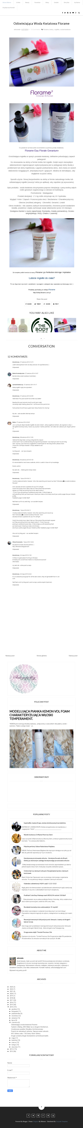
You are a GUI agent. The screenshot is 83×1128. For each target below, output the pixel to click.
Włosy (47, 2)
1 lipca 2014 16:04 (28, 542)
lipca (13, 1020)
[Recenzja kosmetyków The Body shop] (42, 325)
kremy (51, 29)
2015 (11, 1005)
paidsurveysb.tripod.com (44, 582)
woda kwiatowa (65, 29)
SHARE (29, 304)
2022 (11, 989)
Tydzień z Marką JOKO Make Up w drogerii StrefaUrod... (30, 1027)
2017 (11, 1000)
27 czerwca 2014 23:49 (23, 422)
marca (14, 1042)
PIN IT (57, 304)
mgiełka (56, 29)
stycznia (15, 1047)
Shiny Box (66, 2)
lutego (14, 1045)
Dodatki (56, 2)
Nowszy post (10, 656)
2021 (11, 991)
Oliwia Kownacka (17, 542)
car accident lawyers (37, 501)
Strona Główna (7, 2)
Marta (14, 422)
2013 (11, 1049)
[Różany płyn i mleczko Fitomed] (19, 325)
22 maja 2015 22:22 (25, 574)
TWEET (38, 304)
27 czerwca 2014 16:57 (31, 373)
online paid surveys (25, 565)
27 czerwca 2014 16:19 (26, 362)
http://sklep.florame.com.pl (42, 292)
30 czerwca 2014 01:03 (26, 460)
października (16, 1013)
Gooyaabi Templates (62, 1121)
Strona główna (42, 656)
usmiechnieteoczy (17, 384)
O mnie (18, 2)
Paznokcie (37, 2)
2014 (11, 1007)
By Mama (77, 2)
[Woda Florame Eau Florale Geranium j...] (65, 325)
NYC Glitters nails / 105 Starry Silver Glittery (25, 1033)
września (15, 1016)
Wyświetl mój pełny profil (18, 970)
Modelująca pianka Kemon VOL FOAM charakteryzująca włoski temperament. (40, 714)
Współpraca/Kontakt (9, 7)
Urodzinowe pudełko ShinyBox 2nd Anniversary (27, 1029)
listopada (15, 1011)
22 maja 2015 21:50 (25, 555)
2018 (11, 998)
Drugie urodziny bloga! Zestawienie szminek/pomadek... (30, 1036)
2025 (11, 987)
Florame (46, 29)
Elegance (35, 1121)
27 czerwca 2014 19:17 (30, 384)
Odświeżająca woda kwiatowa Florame (24, 1025)
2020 (11, 994)
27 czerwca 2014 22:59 (26, 396)
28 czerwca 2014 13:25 (26, 437)
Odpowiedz (15, 367)
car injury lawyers (26, 451)
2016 (11, 1002)
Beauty (27, 2)
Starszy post (73, 656)
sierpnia (14, 1018)
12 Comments (35, 29)
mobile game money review (28, 470)
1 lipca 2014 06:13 (25, 478)
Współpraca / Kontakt (56, 1099)
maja (13, 1038)
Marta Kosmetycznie (18, 373)
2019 (11, 996)
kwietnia (14, 1040)
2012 (11, 1051)
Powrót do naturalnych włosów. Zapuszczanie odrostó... (30, 1031)
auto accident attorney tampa (26, 413)
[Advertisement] (41, 637)
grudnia (14, 1009)
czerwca (15, 1022)
